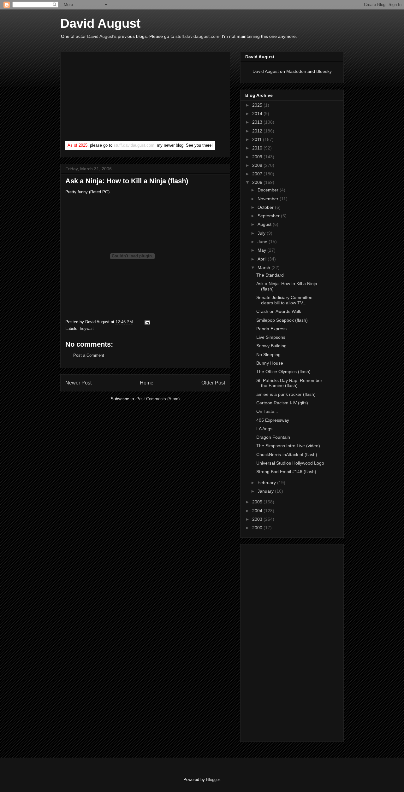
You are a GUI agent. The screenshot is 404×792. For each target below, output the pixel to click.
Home (146, 382)
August (265, 224)
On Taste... (267, 411)
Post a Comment (88, 355)
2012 (258, 130)
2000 (258, 527)
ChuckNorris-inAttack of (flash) (286, 454)
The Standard (270, 275)
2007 (258, 173)
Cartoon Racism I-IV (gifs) (282, 402)
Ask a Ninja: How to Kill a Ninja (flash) (126, 181)
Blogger (213, 779)
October (266, 207)
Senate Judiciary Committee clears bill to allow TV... (284, 300)
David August (100, 23)
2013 (258, 122)
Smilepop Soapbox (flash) (282, 320)
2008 (258, 165)
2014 (258, 113)
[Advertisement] (112, 97)
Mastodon (296, 71)
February (267, 482)
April (263, 258)
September (269, 215)
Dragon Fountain (273, 437)
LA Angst (265, 428)
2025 (258, 105)
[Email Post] (146, 322)
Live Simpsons (270, 337)
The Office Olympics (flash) (283, 371)
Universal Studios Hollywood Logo (290, 463)
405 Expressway (272, 420)
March (264, 267)
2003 (258, 519)
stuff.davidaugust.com (197, 36)
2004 (258, 510)
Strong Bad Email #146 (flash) (286, 471)
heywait (87, 328)
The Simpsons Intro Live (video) (288, 445)
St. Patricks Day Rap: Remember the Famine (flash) (289, 383)
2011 (257, 139)
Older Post (213, 382)
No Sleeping (268, 354)
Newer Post (78, 382)
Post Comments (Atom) (158, 398)
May (262, 250)
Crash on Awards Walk (278, 311)
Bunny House (269, 363)
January (266, 491)
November (269, 198)
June (263, 241)
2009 (258, 156)
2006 (258, 182)
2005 (258, 501)
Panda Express (271, 328)
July (262, 233)
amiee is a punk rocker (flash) (286, 394)
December (269, 189)
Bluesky (324, 71)
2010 (258, 147)
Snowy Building (271, 345)
